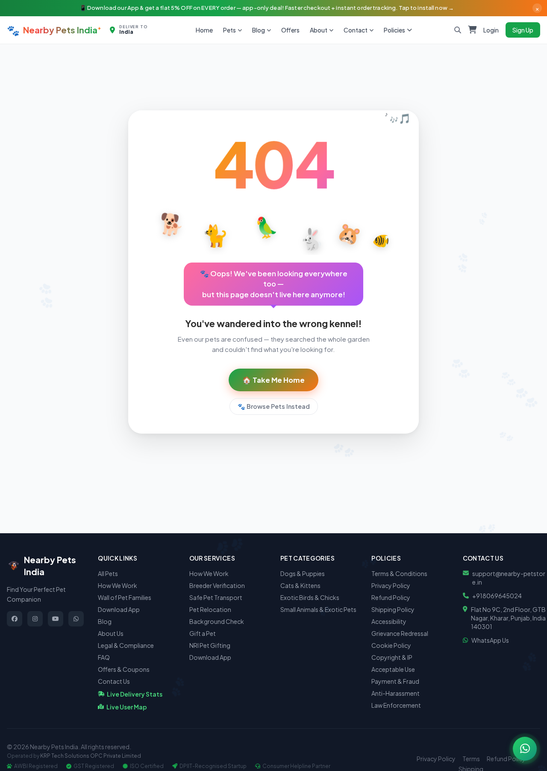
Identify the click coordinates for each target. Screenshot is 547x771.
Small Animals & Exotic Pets (318, 609)
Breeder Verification (217, 585)
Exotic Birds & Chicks (309, 597)
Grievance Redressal (399, 633)
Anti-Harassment (395, 693)
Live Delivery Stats (134, 694)
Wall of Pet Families (124, 597)
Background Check (216, 621)
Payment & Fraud (395, 681)
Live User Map (126, 707)
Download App (119, 609)
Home (204, 30)
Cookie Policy (391, 645)
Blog (258, 30)
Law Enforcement (396, 705)
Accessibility (388, 621)
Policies (394, 30)
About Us (111, 633)
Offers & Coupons (124, 669)
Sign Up (522, 30)
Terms (471, 758)
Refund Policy (390, 597)
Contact (356, 30)
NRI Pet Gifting (209, 645)
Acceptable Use (393, 669)
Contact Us (114, 681)
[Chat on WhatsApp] (525, 749)
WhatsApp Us (490, 640)
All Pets (108, 573)
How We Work (117, 585)
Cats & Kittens (300, 585)
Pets (229, 30)
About (318, 30)
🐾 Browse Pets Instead (274, 406)
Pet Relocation (210, 609)
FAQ (104, 657)
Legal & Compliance (126, 645)
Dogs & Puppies (302, 573)
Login (491, 30)
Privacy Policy (390, 585)
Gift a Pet (202, 633)
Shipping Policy (393, 609)
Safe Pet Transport (215, 597)
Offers (290, 30)
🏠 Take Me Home (273, 379)
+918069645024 (497, 596)
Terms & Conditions (399, 573)
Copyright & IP (391, 657)
